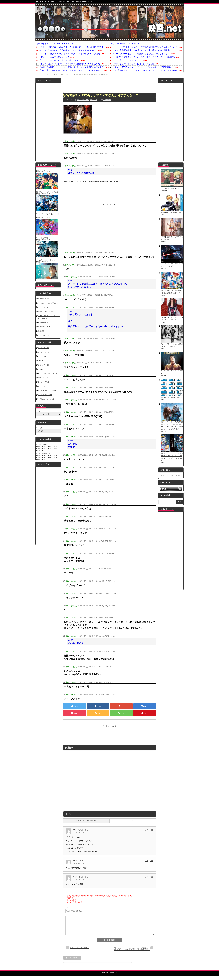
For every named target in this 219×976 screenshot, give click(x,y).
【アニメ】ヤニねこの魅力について (54, 57)
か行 (44, 446)
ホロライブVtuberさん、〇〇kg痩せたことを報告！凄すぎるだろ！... (68, 50)
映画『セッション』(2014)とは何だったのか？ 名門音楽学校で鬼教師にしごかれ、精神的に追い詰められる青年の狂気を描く (132, 949)
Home (49, 74)
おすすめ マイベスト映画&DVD (48, 303)
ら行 (38, 450)
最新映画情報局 (43, 322)
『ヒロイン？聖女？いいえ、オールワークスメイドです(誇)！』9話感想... (70, 54)
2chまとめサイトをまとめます (47, 373)
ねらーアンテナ (43, 386)
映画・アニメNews (59, 74)
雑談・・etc (69, 74)
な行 (38, 448)
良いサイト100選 (43, 382)
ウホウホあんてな (43, 348)
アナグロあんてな (43, 356)
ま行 (50, 448)
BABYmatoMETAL (43, 335)
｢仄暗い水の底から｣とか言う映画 (79, 948)
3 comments (107, 100)
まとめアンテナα (43, 352)
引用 (151, 830)
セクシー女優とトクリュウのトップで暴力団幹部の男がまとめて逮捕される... (145, 47)
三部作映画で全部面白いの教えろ (171, 397)
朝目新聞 (41, 331)
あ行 (38, 446)
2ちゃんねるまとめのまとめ (47, 390)
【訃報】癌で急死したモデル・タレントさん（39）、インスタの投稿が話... (71, 70)
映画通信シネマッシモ (45, 298)
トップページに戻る (72, 958)
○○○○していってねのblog (46, 311)
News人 (40, 369)
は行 (44, 448)
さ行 (50, 446)
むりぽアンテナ (43, 377)
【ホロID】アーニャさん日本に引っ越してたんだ (60, 60)
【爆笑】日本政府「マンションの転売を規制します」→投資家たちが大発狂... (72, 67)
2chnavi (40, 360)
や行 (56, 448)
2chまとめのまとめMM (45, 395)
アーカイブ (39, 428)
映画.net (114, 972)
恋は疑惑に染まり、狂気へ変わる (125, 43)
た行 (56, 446)
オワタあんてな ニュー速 (46, 399)
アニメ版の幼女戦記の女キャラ (170, 188)
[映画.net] (109, 39)
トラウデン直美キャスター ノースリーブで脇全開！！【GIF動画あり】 (70, 64)
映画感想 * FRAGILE (44, 326)
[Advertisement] (109, 83)
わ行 (44, 450)
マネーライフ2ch (43, 307)
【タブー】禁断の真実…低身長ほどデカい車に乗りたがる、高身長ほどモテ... (72, 47)
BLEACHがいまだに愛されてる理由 (172, 212)
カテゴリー (39, 411)
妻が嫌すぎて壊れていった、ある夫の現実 (55, 43)
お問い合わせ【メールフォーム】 (171, 475)
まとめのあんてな (43, 365)
